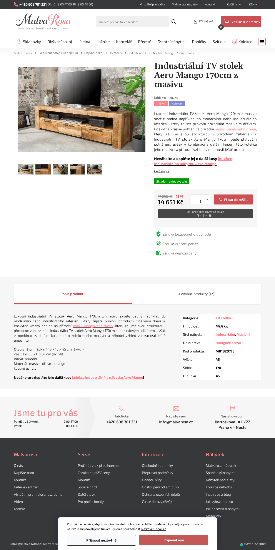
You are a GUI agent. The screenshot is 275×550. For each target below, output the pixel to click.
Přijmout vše (173, 540)
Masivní (243, 334)
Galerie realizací (27, 487)
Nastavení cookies (153, 529)
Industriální (225, 334)
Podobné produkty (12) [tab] (196, 294)
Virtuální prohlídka (152, 4)
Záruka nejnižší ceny (94, 472)
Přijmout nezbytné (101, 540)
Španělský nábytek (220, 472)
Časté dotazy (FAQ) (157, 501)
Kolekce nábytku (219, 487)
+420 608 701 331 (121, 421)
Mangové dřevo (228, 343)
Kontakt (210, 4)
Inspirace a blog (218, 494)
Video (18, 501)
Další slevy (86, 494)
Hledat (174, 21)
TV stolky (223, 318)
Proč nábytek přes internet (99, 465)
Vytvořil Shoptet (255, 543)
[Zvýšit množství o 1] (207, 199)
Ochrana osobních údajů (161, 494)
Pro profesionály (91, 501)
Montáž (84, 480)
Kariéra (19, 509)
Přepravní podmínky (157, 472)
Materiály (213, 516)
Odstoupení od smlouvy (160, 487)
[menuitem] (29, 41)
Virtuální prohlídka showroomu (38, 494)
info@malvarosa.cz (176, 421)
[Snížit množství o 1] (193, 199)
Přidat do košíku (233, 199)
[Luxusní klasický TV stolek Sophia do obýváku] (82, 109)
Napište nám (24, 472)
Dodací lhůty (152, 480)
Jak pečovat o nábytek (223, 509)
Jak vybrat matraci (220, 501)
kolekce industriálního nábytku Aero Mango (107, 377)
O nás (18, 465)
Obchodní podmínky (157, 465)
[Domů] (24, 53)
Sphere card (87, 487)
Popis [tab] (65, 294)
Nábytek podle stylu (221, 480)
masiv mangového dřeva (235, 129)
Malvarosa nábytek (185, 4)
